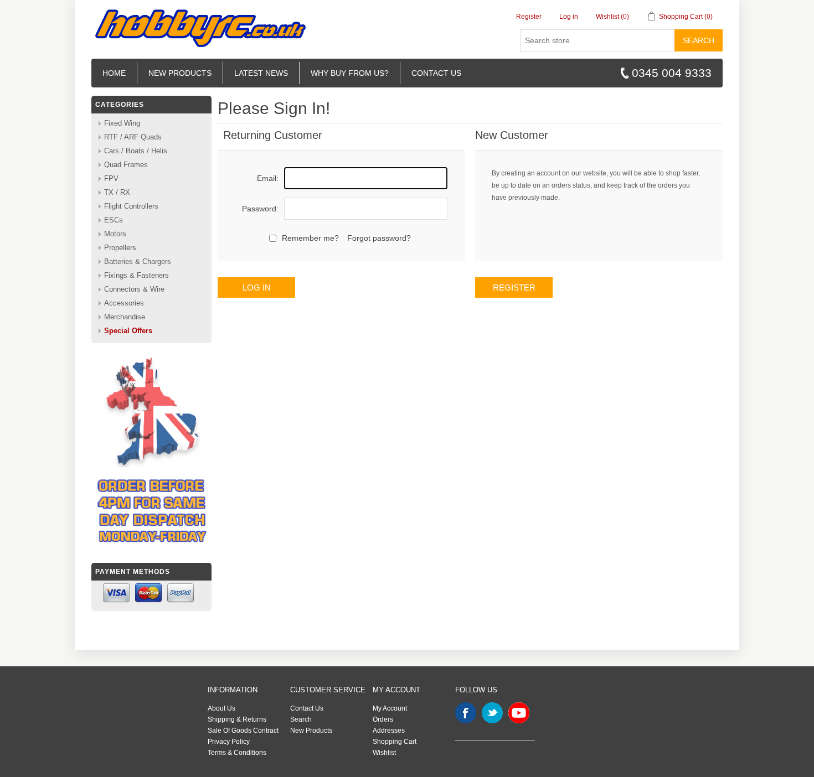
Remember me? (310, 238)
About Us (221, 708)
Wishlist (384, 753)
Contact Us (306, 708)
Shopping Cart (394, 741)
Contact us (436, 73)
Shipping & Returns (237, 719)
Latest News (261, 73)
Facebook (465, 712)
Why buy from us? (350, 73)
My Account (390, 708)
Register (529, 16)
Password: (260, 208)
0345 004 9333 (672, 72)
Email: (268, 178)
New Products (180, 73)
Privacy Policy (229, 741)
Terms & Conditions (237, 753)
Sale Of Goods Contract (243, 730)
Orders (383, 719)
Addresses (389, 730)
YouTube (518, 712)
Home (114, 73)
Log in (568, 16)
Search (698, 40)
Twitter (492, 712)
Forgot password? (379, 238)
